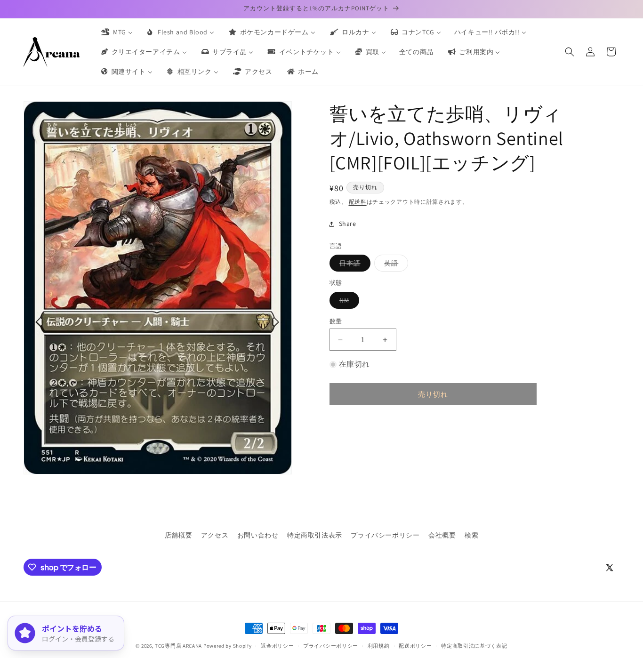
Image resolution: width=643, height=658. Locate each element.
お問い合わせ (258, 535)
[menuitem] (116, 32)
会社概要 (442, 535)
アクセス (214, 535)
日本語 (353, 265)
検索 (471, 535)
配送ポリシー (415, 645)
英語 (394, 265)
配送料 (358, 201)
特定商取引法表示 (314, 535)
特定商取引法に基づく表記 (474, 645)
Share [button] (347, 223)
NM (347, 302)
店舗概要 (178, 535)
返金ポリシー (277, 645)
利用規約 (379, 645)
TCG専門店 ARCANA (178, 645)
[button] (569, 51)
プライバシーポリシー (385, 535)
